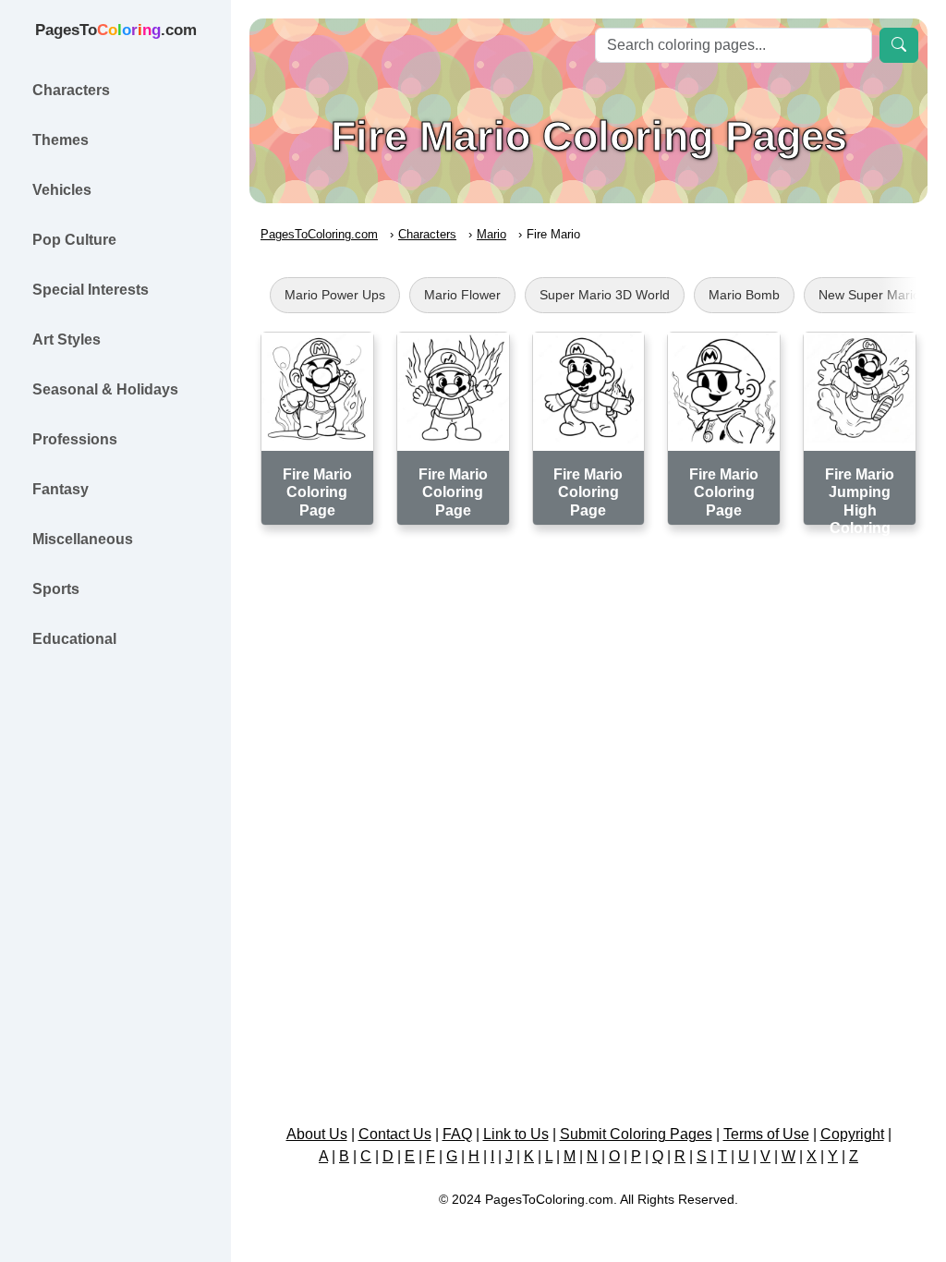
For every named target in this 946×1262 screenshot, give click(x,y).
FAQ (457, 1134)
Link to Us (516, 1134)
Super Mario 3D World (605, 294)
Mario (491, 234)
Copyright (852, 1134)
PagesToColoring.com (319, 234)
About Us (316, 1134)
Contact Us (394, 1134)
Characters (427, 234)
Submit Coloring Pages (636, 1134)
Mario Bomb (744, 294)
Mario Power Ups (335, 294)
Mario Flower (462, 294)
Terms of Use (766, 1134)
